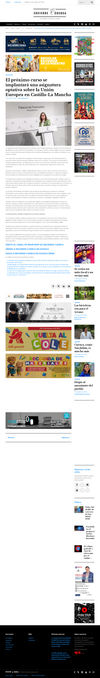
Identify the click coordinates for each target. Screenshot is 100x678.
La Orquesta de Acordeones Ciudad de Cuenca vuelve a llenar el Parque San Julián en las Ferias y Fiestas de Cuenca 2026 (61, 642)
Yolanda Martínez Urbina (82, 394)
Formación (40, 24)
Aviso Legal (9, 675)
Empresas (17, 24)
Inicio (7, 28)
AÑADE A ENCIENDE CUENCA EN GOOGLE (27, 248)
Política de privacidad (38, 675)
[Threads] (82, 490)
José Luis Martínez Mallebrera (80, 318)
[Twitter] (82, 484)
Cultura (47, 24)
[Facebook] (76, 484)
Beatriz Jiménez (79, 356)
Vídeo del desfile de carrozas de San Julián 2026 (89, 513)
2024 (12, 28)
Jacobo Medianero (80, 281)
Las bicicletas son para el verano (82, 308)
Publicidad (17, 2)
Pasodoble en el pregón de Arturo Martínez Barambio (90, 532)
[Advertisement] (39, 394)
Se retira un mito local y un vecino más (83, 272)
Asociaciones (32, 24)
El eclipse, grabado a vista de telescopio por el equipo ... (88, 552)
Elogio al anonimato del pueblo (83, 385)
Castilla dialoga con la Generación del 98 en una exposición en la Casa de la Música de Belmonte (37, 264)
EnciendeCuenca (23, 98)
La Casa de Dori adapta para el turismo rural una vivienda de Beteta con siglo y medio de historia (38, 271)
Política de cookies (22, 675)
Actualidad (9, 24)
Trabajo (24, 24)
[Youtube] (76, 490)
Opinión (8, 2)
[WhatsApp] (87, 490)
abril (18, 28)
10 (22, 28)
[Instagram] (87, 484)
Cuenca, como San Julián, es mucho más (83, 348)
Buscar (92, 2)
